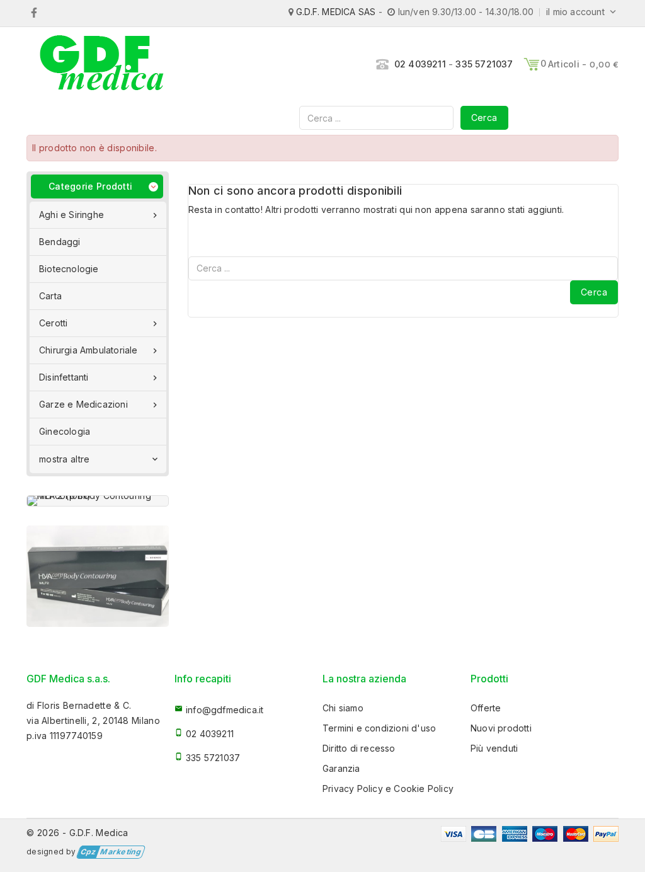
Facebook (33, 12)
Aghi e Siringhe (99, 215)
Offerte (486, 708)
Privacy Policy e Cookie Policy (388, 788)
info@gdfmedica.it (224, 709)
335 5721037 (484, 64)
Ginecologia (64, 431)
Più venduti (494, 748)
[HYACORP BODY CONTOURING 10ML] (97, 576)
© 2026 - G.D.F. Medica (77, 832)
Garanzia (341, 768)
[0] (531, 64)
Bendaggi (60, 241)
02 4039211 (420, 64)
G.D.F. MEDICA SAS (335, 11)
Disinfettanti (99, 377)
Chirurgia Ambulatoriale (99, 350)
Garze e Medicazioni (99, 404)
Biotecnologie (69, 268)
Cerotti (99, 323)
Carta (50, 295)
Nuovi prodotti (501, 728)
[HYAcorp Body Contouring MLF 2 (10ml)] (97, 501)
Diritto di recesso (359, 748)
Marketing (110, 851)
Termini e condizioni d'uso (379, 728)
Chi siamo (342, 708)
